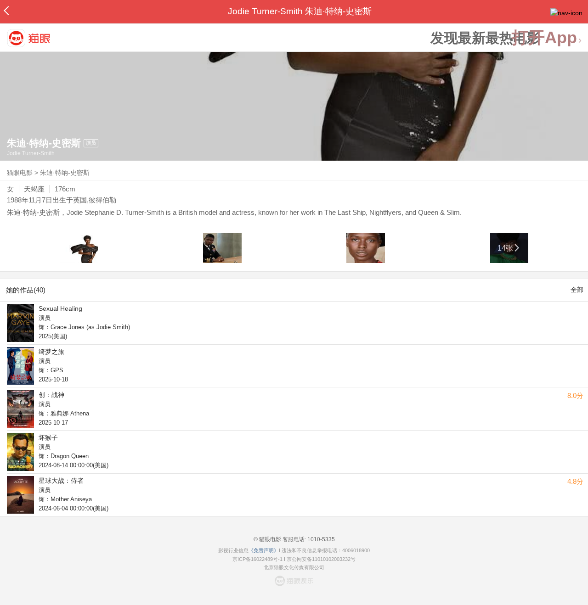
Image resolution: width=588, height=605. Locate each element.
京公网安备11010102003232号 (321, 559)
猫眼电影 (20, 172)
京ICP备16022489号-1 (257, 559)
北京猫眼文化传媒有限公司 (294, 567)
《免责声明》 (264, 550)
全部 (577, 289)
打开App (544, 38)
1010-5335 (320, 539)
